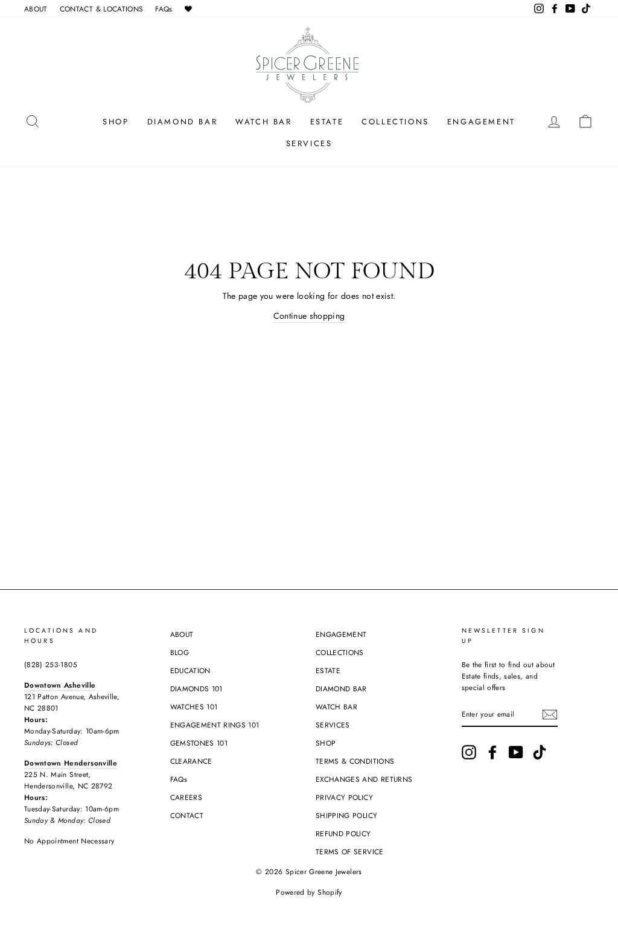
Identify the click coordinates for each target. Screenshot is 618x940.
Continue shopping (309, 316)
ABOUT (36, 9)
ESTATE (327, 121)
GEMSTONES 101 (199, 743)
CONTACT (186, 815)
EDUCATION (190, 670)
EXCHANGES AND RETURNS (364, 779)
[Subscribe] (550, 714)
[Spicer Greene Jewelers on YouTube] (516, 752)
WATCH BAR (263, 121)
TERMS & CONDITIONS (355, 761)
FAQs (163, 9)
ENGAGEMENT (481, 121)
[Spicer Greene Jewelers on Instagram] (469, 752)
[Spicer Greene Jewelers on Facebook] (492, 752)
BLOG (179, 652)
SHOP (116, 121)
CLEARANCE (191, 761)
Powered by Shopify (309, 892)
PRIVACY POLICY (344, 797)
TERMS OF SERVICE (350, 851)
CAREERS (186, 797)
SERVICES (309, 143)
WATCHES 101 (194, 707)
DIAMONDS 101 (196, 688)
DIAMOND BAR (182, 121)
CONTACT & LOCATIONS (102, 9)
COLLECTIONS (395, 121)
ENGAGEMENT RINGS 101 (215, 725)
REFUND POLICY (343, 833)
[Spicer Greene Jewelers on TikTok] (539, 752)
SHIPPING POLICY (346, 815)
